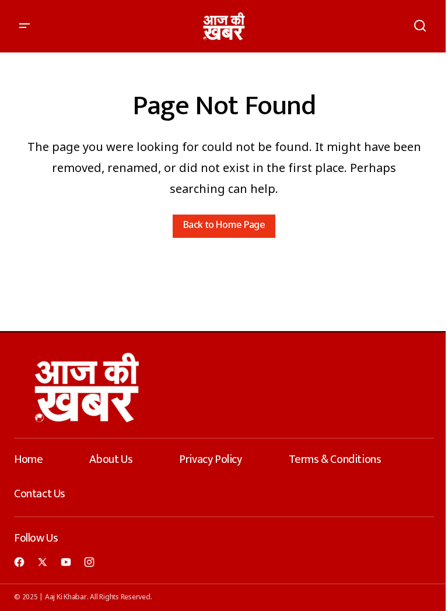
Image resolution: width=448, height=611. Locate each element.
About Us (110, 459)
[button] (24, 26)
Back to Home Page (224, 226)
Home (28, 459)
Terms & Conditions (335, 459)
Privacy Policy (210, 459)
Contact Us (39, 494)
